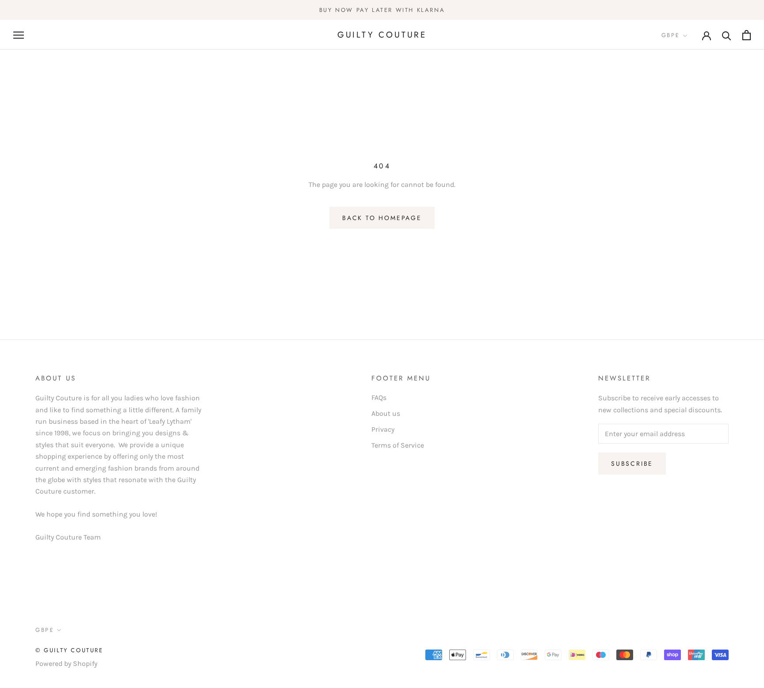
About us (385, 413)
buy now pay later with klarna (382, 10)
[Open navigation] (18, 35)
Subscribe (632, 463)
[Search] (726, 35)
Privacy (382, 429)
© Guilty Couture (69, 650)
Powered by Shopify (66, 663)
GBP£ (670, 35)
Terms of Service (397, 445)
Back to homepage (382, 217)
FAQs (378, 397)
